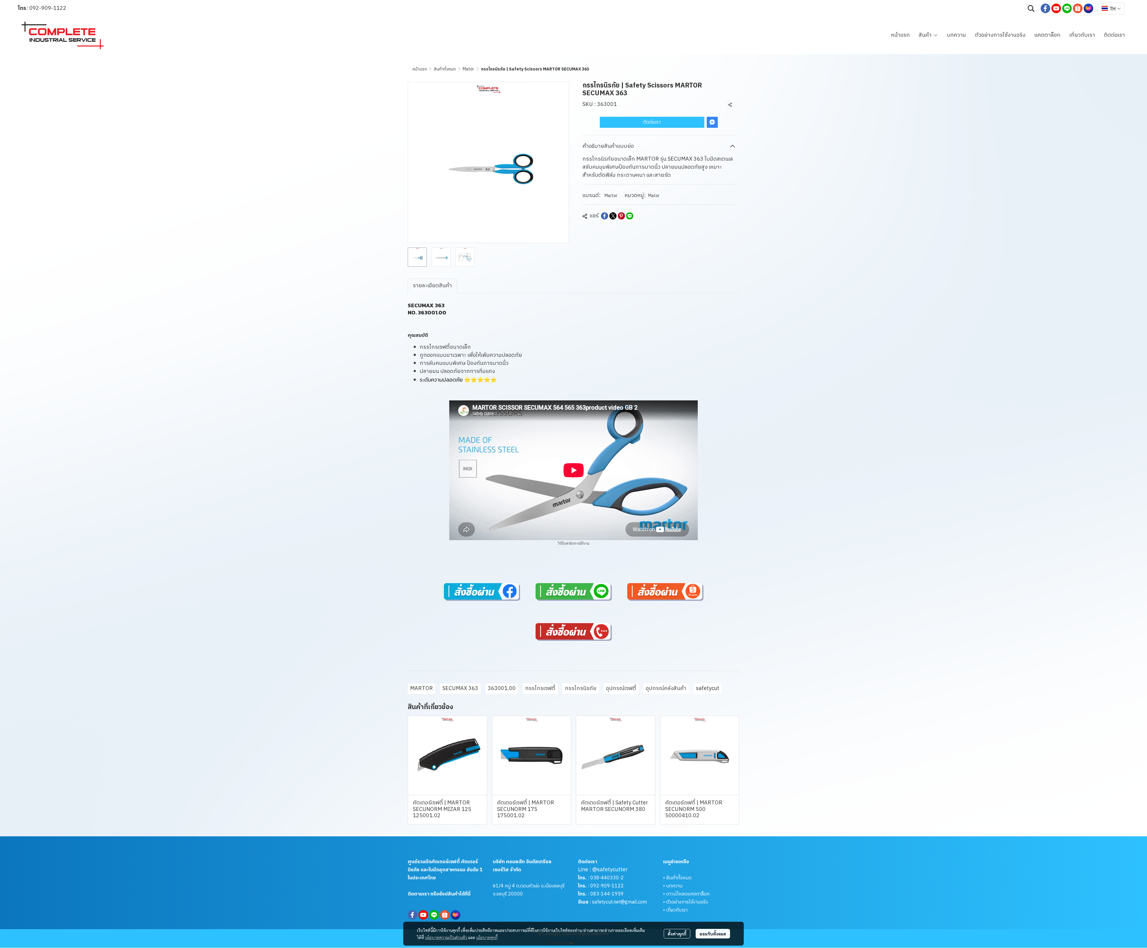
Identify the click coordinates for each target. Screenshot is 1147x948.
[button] (1031, 8)
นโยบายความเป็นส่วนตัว (446, 937)
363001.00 (502, 688)
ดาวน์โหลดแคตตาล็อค (687, 894)
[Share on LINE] (629, 215)
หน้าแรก (420, 69)
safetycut (707, 688)
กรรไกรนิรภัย (580, 688)
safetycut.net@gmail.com (619, 902)
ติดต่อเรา (652, 122)
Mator (468, 69)
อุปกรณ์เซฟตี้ (621, 688)
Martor (611, 195)
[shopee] (1077, 8)
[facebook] (1045, 8)
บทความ (674, 886)
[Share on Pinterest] (621, 215)
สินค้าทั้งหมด (445, 69)
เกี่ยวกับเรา (677, 910)
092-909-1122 (47, 8)
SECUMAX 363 (460, 688)
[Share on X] (613, 215)
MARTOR (421, 688)
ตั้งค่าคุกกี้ (677, 933)
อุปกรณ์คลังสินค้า (666, 688)
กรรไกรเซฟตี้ (540, 688)
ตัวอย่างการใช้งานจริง (687, 902)
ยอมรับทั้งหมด (713, 933)
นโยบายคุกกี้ (487, 937)
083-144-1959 (607, 894)
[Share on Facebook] (604, 215)
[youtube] (1056, 8)
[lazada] (1088, 8)
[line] (1067, 8)
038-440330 (604, 878)
